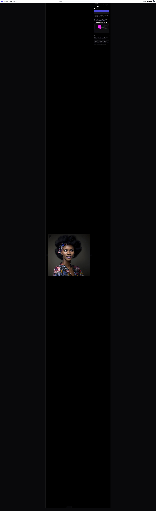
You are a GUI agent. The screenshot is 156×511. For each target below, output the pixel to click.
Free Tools (14, 1)
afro (106, 37)
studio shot (104, 42)
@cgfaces (97, 8)
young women (100, 38)
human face (95, 41)
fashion (101, 42)
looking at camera (100, 41)
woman (101, 37)
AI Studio (10, 1)
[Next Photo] (91, 255)
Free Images (6, 1)
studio (107, 42)
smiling (98, 37)
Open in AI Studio (102, 20)
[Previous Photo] (47, 255)
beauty (95, 37)
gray (98, 42)
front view (104, 38)
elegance (95, 42)
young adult (95, 38)
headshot (105, 41)
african (104, 37)
